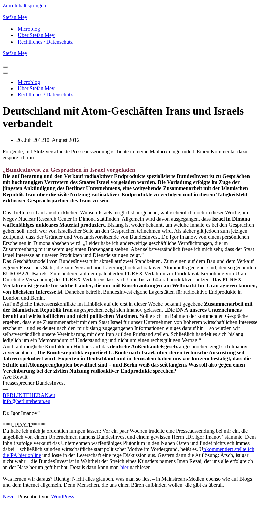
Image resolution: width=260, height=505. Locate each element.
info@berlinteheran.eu (26, 401)
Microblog (29, 29)
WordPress (62, 496)
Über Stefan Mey (36, 35)
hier (125, 467)
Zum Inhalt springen (24, 5)
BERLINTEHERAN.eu (29, 395)
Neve (8, 496)
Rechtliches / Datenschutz (45, 42)
